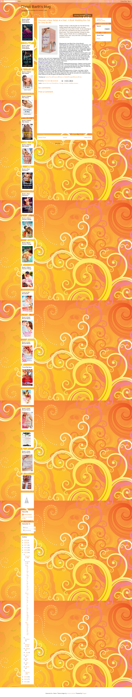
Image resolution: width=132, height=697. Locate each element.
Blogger (84, 693)
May (27, 659)
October (27, 639)
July (27, 652)
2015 (25, 550)
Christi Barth (28, 514)
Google (70, 77)
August (28, 648)
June (27, 655)
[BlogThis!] (67, 81)
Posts (26, 527)
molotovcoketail (71, 693)
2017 (25, 545)
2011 (25, 681)
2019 (25, 540)
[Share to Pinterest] (72, 81)
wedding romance (73, 83)
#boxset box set (46, 83)
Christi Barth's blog (36, 7)
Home (65, 137)
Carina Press (48, 77)
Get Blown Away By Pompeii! (26, 628)
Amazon (55, 77)
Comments (27, 530)
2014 (25, 552)
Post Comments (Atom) (68, 143)
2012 (25, 679)
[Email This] (65, 81)
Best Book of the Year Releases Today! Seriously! (27, 577)
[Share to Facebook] (70, 81)
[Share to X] (69, 81)
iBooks (75, 77)
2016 (25, 547)
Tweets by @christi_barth (101, 19)
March (27, 667)
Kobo (80, 77)
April (27, 663)
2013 (25, 677)
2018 (25, 542)
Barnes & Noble (63, 77)
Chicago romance (63, 83)
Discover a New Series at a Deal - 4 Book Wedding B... (27, 606)
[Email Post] (62, 81)
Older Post (87, 137)
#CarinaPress (55, 83)
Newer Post (42, 137)
